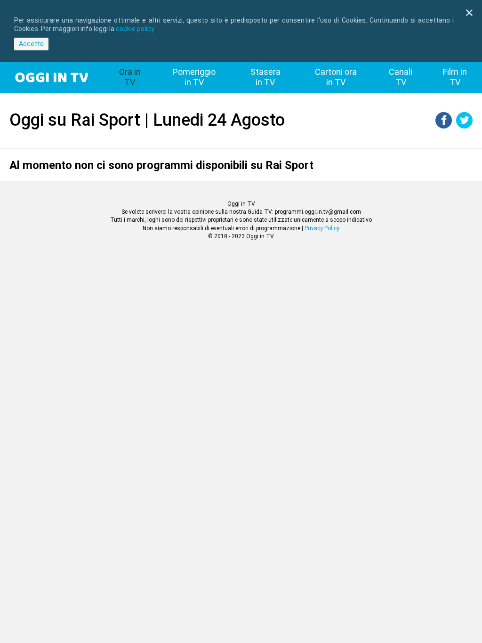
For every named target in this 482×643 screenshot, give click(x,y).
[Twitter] (464, 125)
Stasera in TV (265, 77)
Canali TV (400, 77)
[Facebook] (443, 125)
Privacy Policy (322, 228)
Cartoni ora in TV (336, 77)
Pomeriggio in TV (194, 77)
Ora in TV (130, 77)
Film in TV (455, 77)
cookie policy (135, 28)
